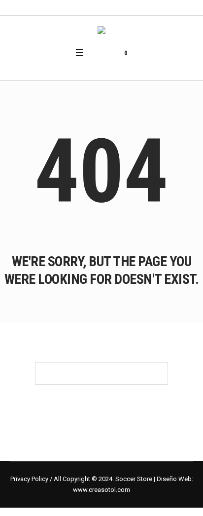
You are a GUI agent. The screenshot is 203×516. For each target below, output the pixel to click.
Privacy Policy (29, 479)
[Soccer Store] (101, 31)
